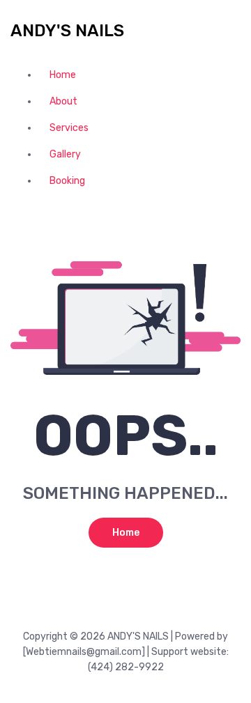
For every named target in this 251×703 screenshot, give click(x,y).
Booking (67, 181)
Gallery (65, 154)
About (63, 101)
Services (69, 128)
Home (63, 75)
